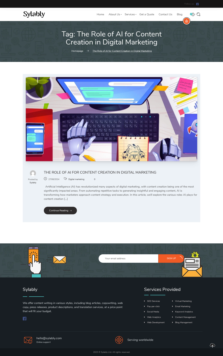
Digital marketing (76, 179)
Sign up (171, 258)
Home (100, 14)
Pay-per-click (153, 306)
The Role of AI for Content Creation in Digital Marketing (100, 172)
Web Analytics (154, 317)
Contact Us (165, 14)
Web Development (156, 322)
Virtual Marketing (183, 301)
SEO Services (153, 301)
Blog (179, 14)
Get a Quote (146, 14)
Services (130, 14)
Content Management (185, 317)
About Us (114, 14)
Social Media (153, 311)
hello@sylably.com (49, 338)
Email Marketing (182, 306)
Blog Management (183, 322)
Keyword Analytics (184, 311)
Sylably (33, 182)
